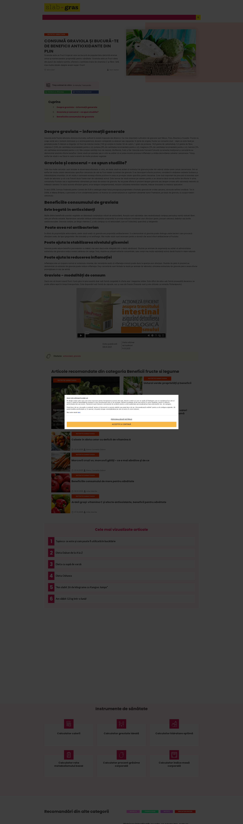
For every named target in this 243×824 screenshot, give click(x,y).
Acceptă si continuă (121, 424)
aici (79, 412)
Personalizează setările (121, 419)
